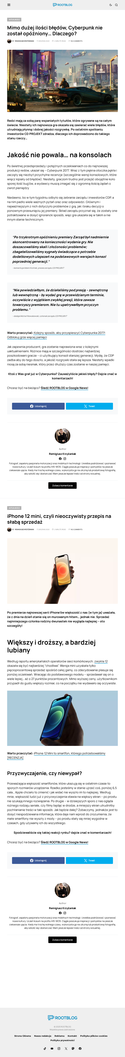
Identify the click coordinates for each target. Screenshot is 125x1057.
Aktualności (14, 19)
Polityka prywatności (62, 1040)
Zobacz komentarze (62, 485)
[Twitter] (66, 1048)
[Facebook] (80, 1048)
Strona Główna (22, 1036)
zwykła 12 (101, 661)
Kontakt (72, 1036)
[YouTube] (52, 1048)
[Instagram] (59, 1048)
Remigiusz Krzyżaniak (62, 454)
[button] (9, 5)
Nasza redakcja (42, 1036)
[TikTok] (45, 1048)
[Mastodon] (73, 1048)
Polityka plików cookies (93, 1036)
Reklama (59, 1036)
